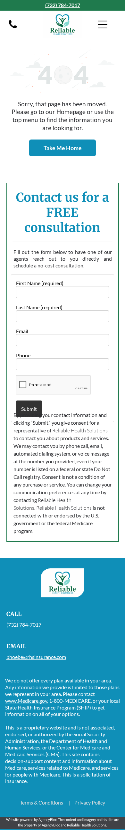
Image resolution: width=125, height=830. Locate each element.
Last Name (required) (39, 307)
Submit (29, 409)
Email (22, 331)
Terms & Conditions (41, 802)
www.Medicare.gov (26, 701)
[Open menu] (102, 24)
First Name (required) (39, 283)
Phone (23, 355)
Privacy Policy (89, 802)
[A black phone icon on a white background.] (13, 27)
